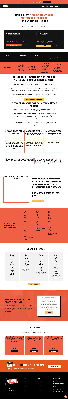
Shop (43, 6)
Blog (65, 6)
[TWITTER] (9, 390)
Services (52, 6)
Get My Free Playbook (54, 366)
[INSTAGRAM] (13, 390)
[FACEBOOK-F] (7, 390)
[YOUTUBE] (11, 390)
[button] (14, 67)
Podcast (60, 6)
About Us (47, 6)
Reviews (56, 6)
